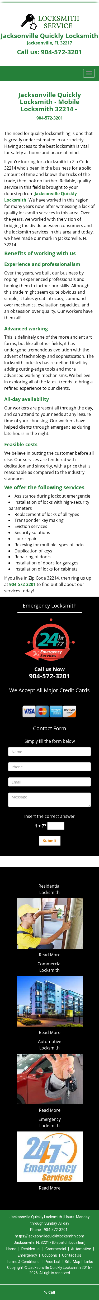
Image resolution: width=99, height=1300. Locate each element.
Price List (52, 1262)
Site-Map (72, 1262)
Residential (30, 1249)
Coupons (49, 1255)
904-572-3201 (61, 51)
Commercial (55, 1249)
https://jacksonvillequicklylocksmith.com (49, 1236)
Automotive (81, 1249)
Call (51, 1292)
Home (11, 1249)
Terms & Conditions (23, 1262)
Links (88, 1262)
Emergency (27, 1255)
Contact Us (71, 1255)
